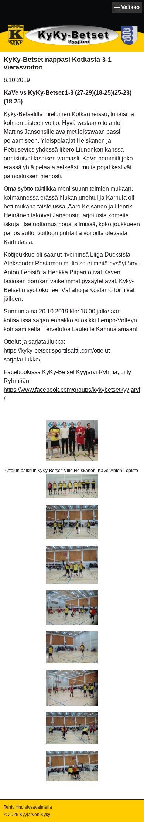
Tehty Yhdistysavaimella (28, 807)
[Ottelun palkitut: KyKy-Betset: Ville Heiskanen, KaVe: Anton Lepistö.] (72, 440)
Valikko (130, 7)
